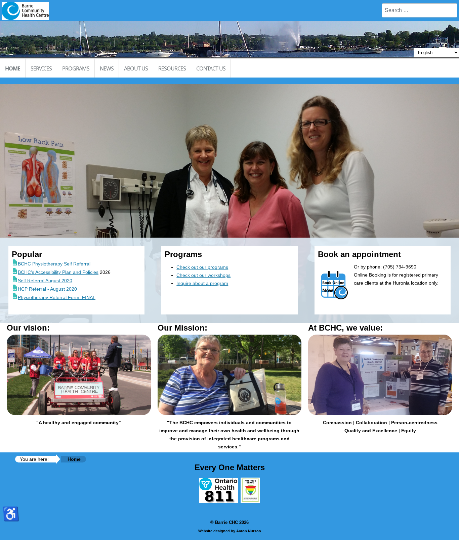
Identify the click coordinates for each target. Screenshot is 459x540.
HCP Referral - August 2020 (47, 289)
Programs (75, 68)
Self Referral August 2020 (45, 280)
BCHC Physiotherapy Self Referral (54, 263)
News (107, 68)
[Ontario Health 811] (218, 501)
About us (136, 68)
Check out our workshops (203, 275)
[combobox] (419, 10)
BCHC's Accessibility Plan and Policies (58, 272)
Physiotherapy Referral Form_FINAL (56, 297)
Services (41, 68)
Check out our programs (202, 267)
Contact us (210, 68)
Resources (172, 68)
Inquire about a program (202, 283)
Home (12, 68)
